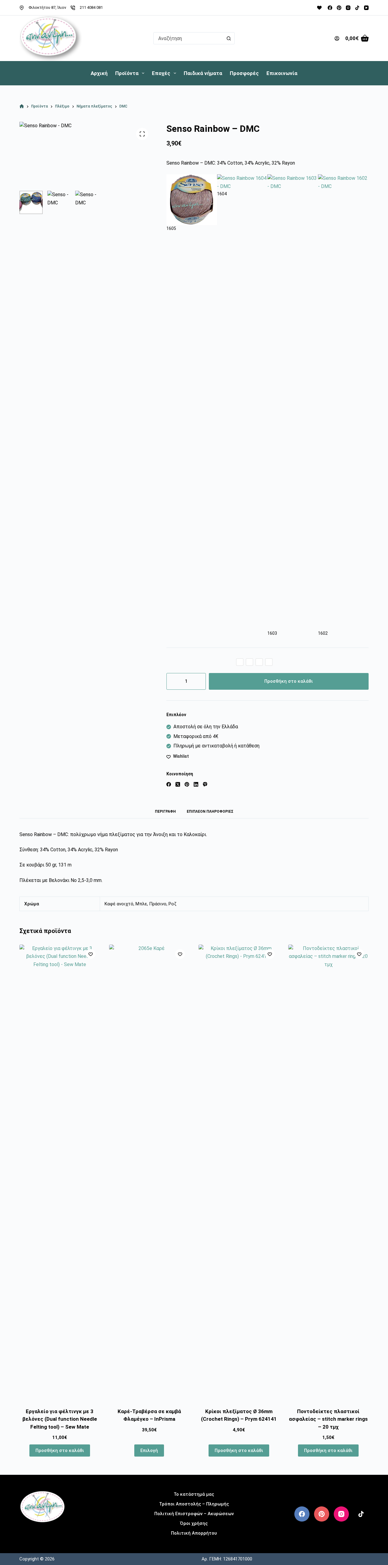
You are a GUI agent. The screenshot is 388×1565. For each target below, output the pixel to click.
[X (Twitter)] (178, 784)
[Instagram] (348, 7)
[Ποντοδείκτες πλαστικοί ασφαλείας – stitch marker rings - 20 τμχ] (328, 1172)
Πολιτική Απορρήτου (194, 1533)
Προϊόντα (127, 73)
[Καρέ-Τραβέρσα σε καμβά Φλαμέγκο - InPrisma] (149, 1172)
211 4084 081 (91, 7)
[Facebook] (330, 7)
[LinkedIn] (196, 784)
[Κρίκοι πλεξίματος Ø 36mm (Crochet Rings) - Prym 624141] (239, 1172)
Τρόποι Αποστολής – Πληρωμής (194, 1504)
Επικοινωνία (281, 73)
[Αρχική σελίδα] (21, 106)
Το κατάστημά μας (194, 1494)
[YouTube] (366, 7)
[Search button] (228, 38)
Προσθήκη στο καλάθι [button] (59, 1450)
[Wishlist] (319, 7)
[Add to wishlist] (90, 954)
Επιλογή (149, 1450)
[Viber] (205, 784)
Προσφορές (244, 73)
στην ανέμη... (42, 1532)
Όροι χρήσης (194, 1523)
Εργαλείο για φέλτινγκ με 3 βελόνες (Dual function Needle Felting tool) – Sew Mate (59, 1419)
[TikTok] (357, 7)
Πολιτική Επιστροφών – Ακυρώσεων (194, 1513)
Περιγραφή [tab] (165, 811)
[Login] (337, 38)
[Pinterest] (339, 7)
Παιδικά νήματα (203, 73)
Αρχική (99, 73)
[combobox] (188, 38)
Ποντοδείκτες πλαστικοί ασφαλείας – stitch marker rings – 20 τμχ (328, 1419)
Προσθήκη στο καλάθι (288, 681)
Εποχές (161, 73)
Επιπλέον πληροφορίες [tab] (210, 811)
